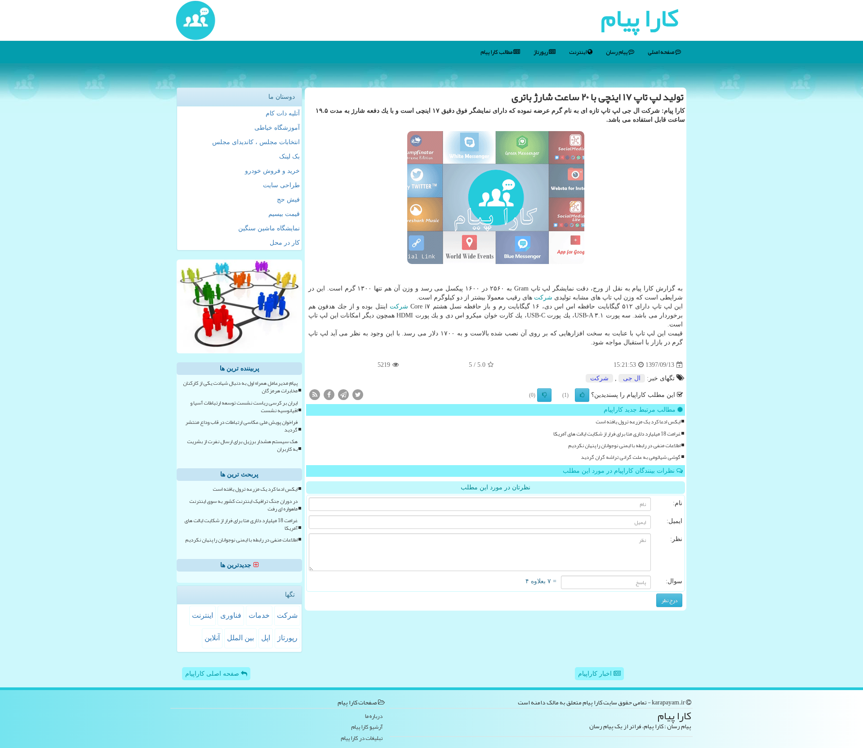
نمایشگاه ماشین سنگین (269, 228)
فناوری (230, 615)
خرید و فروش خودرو (272, 170)
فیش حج (288, 199)
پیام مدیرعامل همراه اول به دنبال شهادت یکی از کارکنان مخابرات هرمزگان (240, 387)
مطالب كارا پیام (496, 52)
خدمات (259, 615)
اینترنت (578, 52)
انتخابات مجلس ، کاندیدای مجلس (256, 142)
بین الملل (240, 638)
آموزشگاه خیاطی (277, 127)
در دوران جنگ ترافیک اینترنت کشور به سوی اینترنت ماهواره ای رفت (243, 505)
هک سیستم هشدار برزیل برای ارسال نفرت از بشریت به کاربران (242, 445)
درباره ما (374, 716)
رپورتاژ (541, 52)
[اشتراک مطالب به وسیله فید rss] (314, 394)
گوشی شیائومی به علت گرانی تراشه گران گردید (631, 457)
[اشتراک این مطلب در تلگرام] (343, 394)
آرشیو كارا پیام (367, 727)
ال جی (632, 378)
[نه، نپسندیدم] (544, 395)
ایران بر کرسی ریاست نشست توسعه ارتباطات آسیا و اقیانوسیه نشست (244, 407)
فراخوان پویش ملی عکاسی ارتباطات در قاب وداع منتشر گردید (241, 426)
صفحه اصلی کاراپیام (213, 673)
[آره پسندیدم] (582, 395)
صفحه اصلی (661, 52)
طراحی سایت (281, 185)
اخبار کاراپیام (596, 673)
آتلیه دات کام (283, 113)
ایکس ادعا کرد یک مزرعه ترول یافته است (638, 422)
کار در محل (285, 242)
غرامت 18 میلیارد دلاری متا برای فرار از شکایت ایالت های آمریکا (617, 434)
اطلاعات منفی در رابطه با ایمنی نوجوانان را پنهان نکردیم (624, 445)
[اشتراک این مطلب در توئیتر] (357, 394)
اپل (265, 638)
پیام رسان (617, 52)
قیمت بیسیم (284, 214)
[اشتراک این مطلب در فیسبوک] (329, 394)
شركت (543, 297)
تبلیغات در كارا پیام (362, 738)
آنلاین (212, 638)
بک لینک (289, 156)
